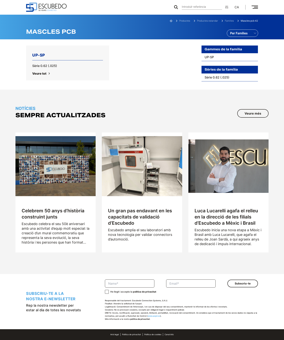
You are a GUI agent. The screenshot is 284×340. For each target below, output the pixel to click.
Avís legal (114, 334)
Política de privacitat (131, 334)
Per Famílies (239, 33)
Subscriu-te (243, 283)
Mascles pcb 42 (249, 20)
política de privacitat (144, 291)
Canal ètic (169, 334)
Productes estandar (207, 20)
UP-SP (209, 57)
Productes (184, 20)
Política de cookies (152, 334)
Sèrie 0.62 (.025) (44, 66)
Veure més (253, 113)
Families (229, 20)
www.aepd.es (154, 316)
